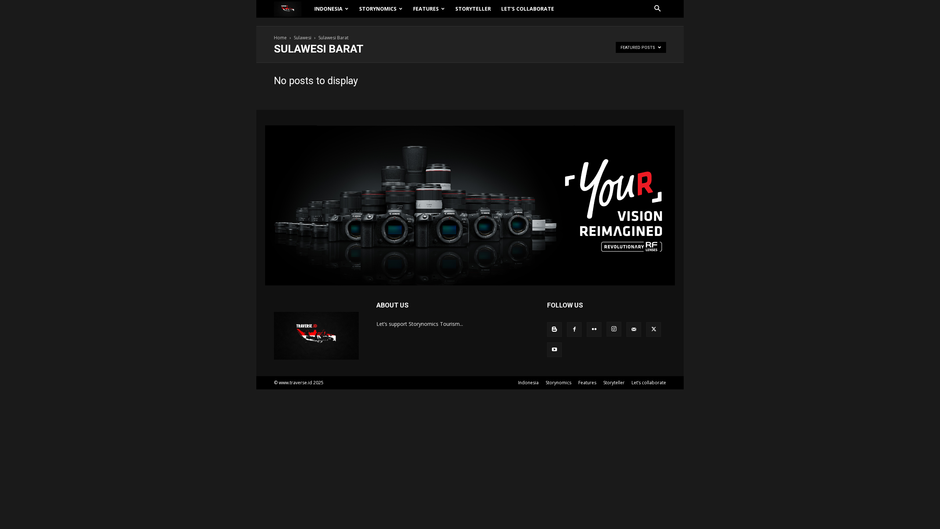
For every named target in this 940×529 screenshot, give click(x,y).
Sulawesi (302, 38)
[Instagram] (614, 329)
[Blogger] (554, 329)
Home (280, 38)
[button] (657, 9)
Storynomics (378, 8)
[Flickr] (594, 329)
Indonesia (328, 8)
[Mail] (633, 329)
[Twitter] (653, 329)
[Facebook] (574, 329)
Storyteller (473, 8)
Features (426, 8)
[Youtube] (554, 349)
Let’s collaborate (527, 8)
